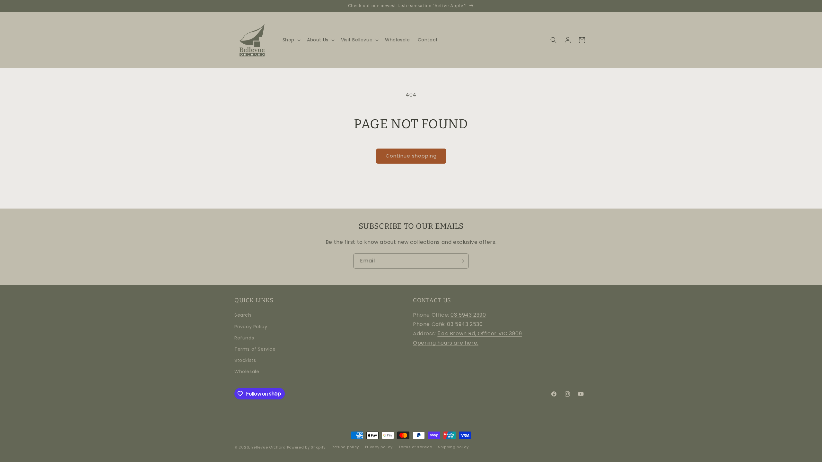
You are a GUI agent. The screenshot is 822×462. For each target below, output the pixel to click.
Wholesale (246, 371)
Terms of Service (255, 349)
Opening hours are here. (445, 342)
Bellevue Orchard (268, 447)
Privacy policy (379, 446)
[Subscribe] (461, 261)
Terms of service (415, 446)
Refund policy (345, 446)
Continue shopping (411, 155)
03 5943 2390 (468, 315)
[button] (291, 40)
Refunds (244, 338)
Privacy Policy (250, 326)
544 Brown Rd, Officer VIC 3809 (479, 333)
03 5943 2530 (465, 324)
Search (242, 315)
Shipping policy (453, 446)
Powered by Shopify (306, 447)
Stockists (245, 360)
